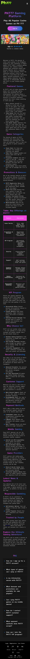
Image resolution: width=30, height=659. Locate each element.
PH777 (8, 525)
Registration (13, 643)
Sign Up (15, 28)
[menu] (27, 3)
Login (6, 643)
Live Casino (21, 643)
